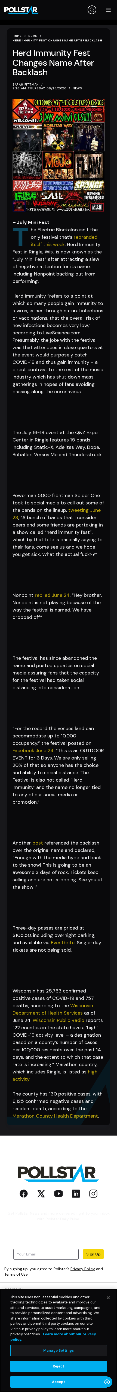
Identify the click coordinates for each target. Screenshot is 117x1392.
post (37, 843)
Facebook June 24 (33, 750)
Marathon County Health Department (55, 1116)
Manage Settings (58, 1350)
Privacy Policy (82, 1268)
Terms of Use (16, 1274)
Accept (58, 1381)
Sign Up (93, 1254)
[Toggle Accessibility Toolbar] (107, 1382)
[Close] (108, 1298)
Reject (58, 1366)
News (77, 88)
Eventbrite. (63, 942)
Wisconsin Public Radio (58, 1020)
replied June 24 (52, 595)
